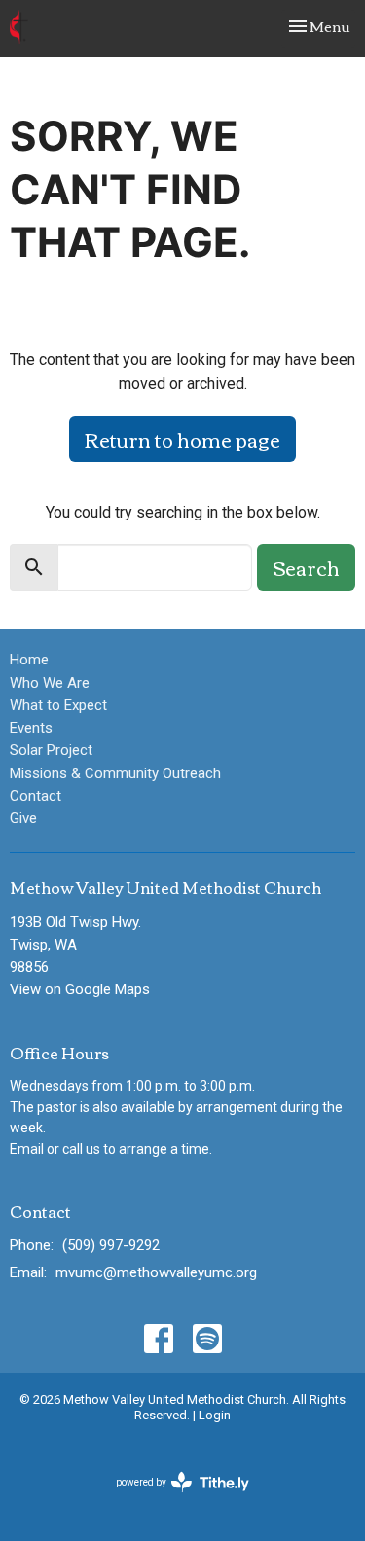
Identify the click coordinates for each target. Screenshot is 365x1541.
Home (29, 659)
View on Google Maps (80, 989)
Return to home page (182, 438)
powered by (172, 1499)
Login (215, 1415)
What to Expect (58, 705)
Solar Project (51, 750)
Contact (35, 796)
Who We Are (50, 683)
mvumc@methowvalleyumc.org (156, 1272)
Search (306, 567)
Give (23, 818)
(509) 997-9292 (111, 1245)
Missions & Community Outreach (115, 773)
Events (31, 727)
